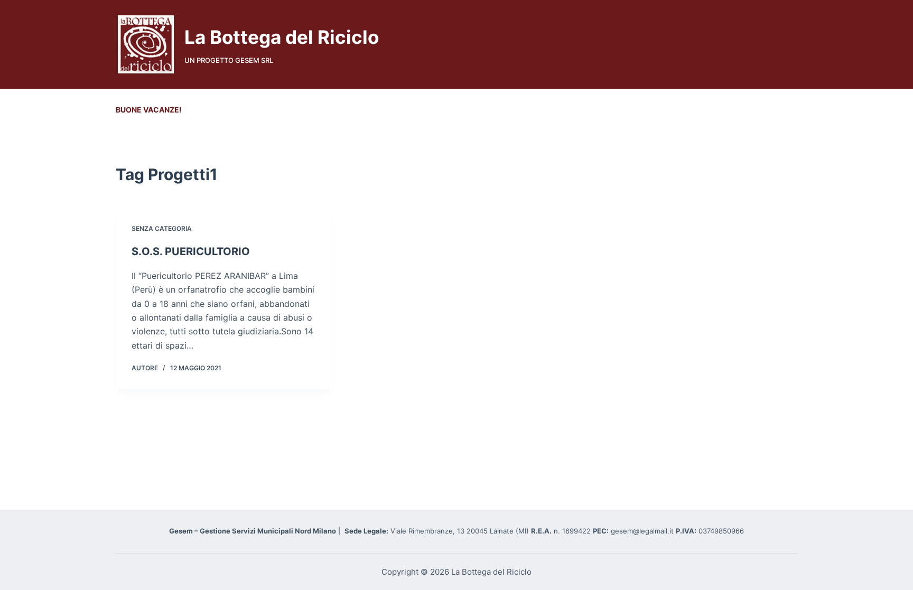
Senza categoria (162, 228)
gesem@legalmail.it (643, 531)
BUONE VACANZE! (149, 109)
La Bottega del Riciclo (281, 37)
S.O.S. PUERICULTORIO (191, 251)
